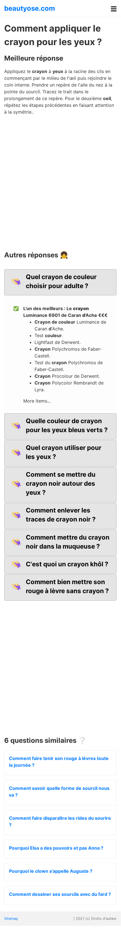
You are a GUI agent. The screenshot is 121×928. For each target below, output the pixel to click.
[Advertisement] (60, 185)
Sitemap (11, 918)
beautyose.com (29, 8)
